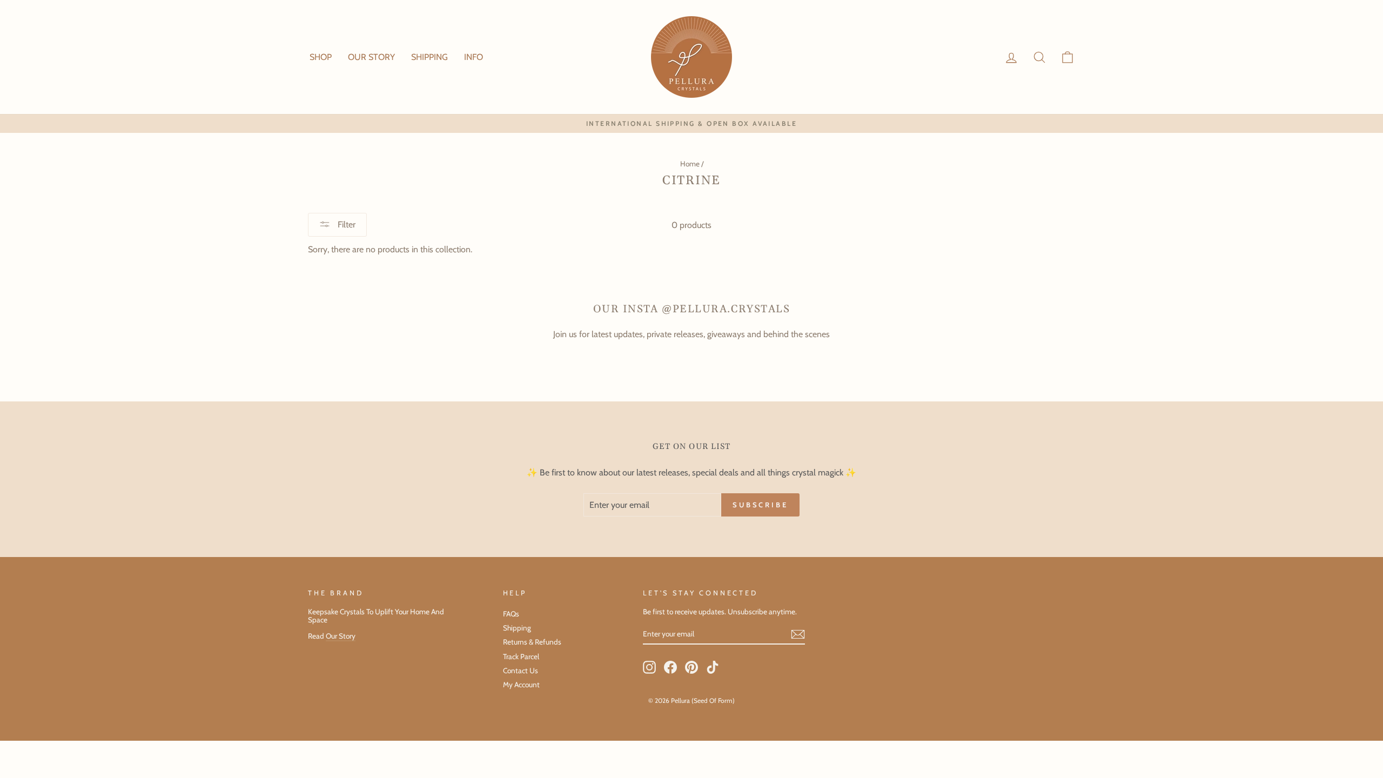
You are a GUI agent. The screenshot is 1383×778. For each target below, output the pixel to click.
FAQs (511, 613)
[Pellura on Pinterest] (691, 667)
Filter (345, 224)
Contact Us (520, 670)
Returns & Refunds (532, 642)
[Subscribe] (798, 634)
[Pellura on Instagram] (649, 667)
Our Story (340, 636)
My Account (521, 684)
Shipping (517, 627)
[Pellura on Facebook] (670, 667)
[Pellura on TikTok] (712, 667)
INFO (473, 57)
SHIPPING (429, 57)
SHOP (321, 57)
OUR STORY (371, 57)
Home (690, 163)
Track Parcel (521, 656)
